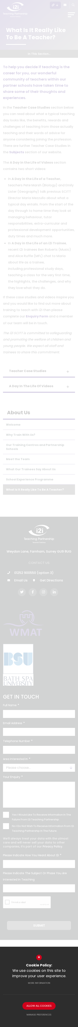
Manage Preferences (39, 1014)
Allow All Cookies (39, 1006)
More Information (39, 983)
